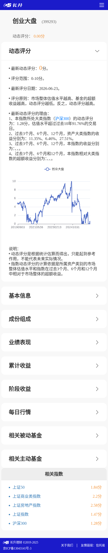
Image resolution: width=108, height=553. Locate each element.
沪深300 (62, 118)
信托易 (100, 545)
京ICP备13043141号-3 (17, 548)
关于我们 (67, 545)
